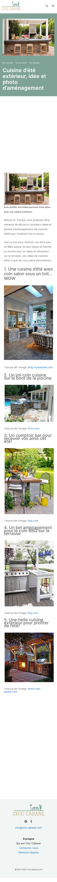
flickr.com (33, 428)
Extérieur (9, 63)
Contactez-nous (28, 847)
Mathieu (36, 63)
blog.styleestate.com (40, 367)
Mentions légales (28, 852)
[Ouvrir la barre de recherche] (47, 6)
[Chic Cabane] (11, 6)
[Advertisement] (28, 134)
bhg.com (33, 520)
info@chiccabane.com (28, 827)
